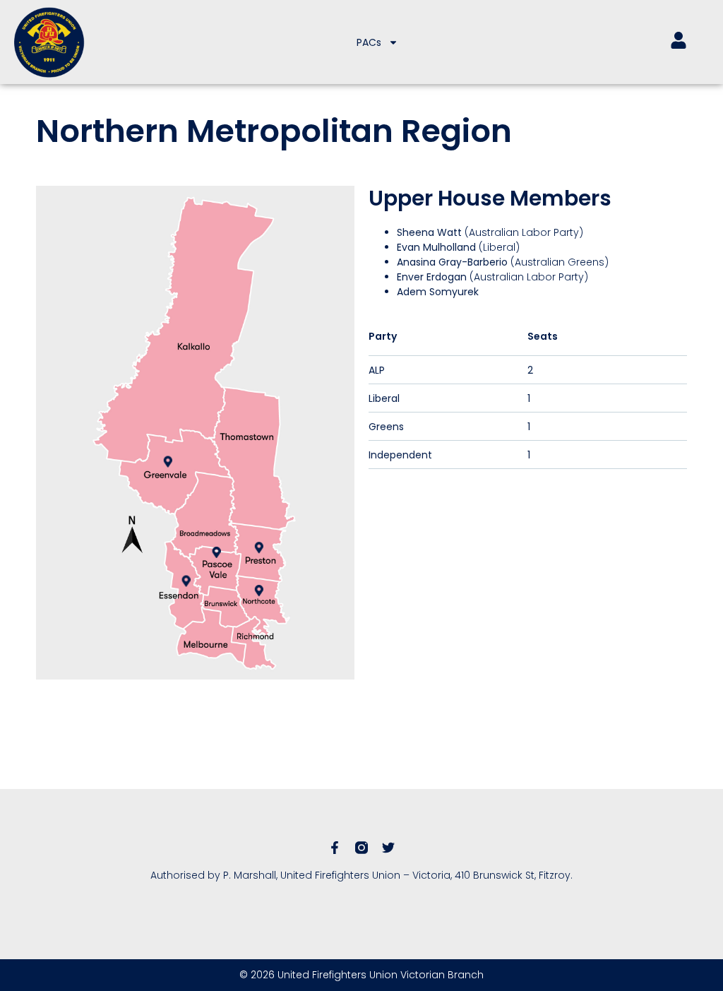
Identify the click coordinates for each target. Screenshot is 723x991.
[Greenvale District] (168, 461)
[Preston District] (259, 547)
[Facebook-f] (334, 847)
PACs (369, 42)
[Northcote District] (259, 590)
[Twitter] (388, 847)
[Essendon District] (186, 580)
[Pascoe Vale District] (217, 552)
